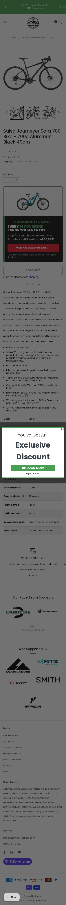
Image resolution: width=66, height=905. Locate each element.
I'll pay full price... (33, 474)
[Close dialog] (62, 429)
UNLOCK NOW (33, 468)
